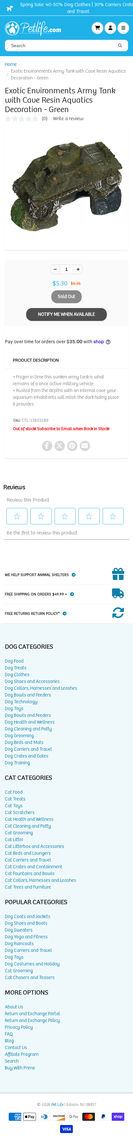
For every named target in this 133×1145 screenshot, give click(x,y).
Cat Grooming (19, 833)
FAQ (9, 1034)
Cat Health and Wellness (29, 819)
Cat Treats (15, 799)
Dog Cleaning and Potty (28, 729)
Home (11, 64)
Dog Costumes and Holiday (32, 964)
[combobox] (66, 45)
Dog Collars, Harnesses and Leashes (41, 688)
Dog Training (17, 763)
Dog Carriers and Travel (28, 749)
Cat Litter (14, 839)
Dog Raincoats (19, 943)
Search (12, 1061)
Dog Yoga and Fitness (26, 937)
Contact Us (16, 1047)
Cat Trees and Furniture (28, 887)
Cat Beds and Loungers (28, 853)
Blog (9, 1041)
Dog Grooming (19, 735)
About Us (14, 1007)
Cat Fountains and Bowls (30, 873)
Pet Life (57, 1104)
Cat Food (14, 792)
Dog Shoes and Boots (26, 923)
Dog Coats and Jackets (27, 916)
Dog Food (14, 661)
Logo (35, 28)
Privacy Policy (19, 1027)
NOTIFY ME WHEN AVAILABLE (66, 314)
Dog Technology (21, 702)
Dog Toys (14, 708)
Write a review (68, 118)
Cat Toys (14, 806)
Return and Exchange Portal (32, 1013)
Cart (97, 28)
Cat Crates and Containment (33, 867)
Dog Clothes (17, 674)
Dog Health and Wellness (30, 722)
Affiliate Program (22, 1054)
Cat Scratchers (20, 812)
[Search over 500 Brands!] (120, 46)
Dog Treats (15, 668)
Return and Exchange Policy (32, 1020)
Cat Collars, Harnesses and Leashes (40, 880)
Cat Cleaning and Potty (28, 826)
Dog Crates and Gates (26, 756)
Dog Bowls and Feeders (28, 695)
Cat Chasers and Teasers (30, 977)
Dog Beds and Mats (24, 742)
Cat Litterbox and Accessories (34, 846)
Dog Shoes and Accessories (32, 681)
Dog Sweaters (19, 930)
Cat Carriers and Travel (28, 860)
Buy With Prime (20, 1068)
